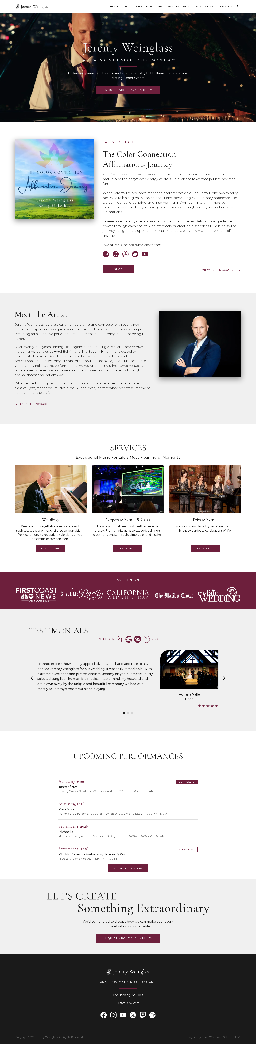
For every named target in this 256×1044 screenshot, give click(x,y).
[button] (231, 6)
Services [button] (142, 6)
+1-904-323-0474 (128, 1002)
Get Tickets (186, 782)
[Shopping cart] (238, 6)
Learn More (186, 849)
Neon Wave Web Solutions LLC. (221, 1037)
